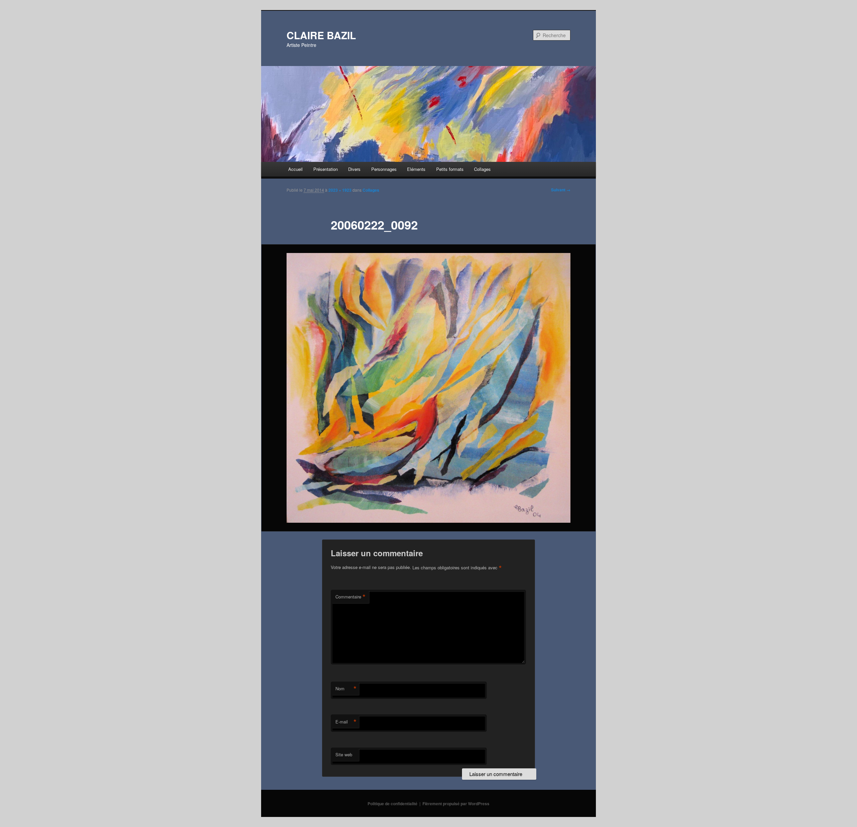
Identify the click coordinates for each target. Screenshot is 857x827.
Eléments (416, 169)
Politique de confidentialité (392, 804)
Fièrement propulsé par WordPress (455, 804)
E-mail (346, 721)
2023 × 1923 (340, 190)
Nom (346, 688)
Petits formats (450, 169)
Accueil (295, 169)
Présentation (325, 169)
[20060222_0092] (428, 388)
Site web (343, 754)
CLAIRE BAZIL (321, 35)
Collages (482, 169)
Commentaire (350, 596)
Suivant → (560, 190)
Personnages (384, 169)
